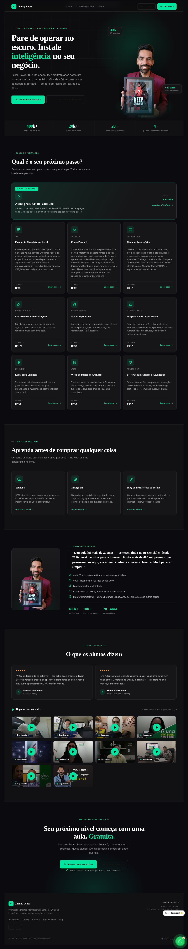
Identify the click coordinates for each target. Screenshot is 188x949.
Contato (36, 919)
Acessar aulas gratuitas (80, 864)
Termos (25, 919)
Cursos (69, 6)
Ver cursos (168, 6)
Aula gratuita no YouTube (68, 99)
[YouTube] (19, 927)
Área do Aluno (146, 6)
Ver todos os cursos (30, 99)
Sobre (101, 6)
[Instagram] (11, 927)
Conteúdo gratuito (85, 6)
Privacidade (14, 919)
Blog (61, 919)
